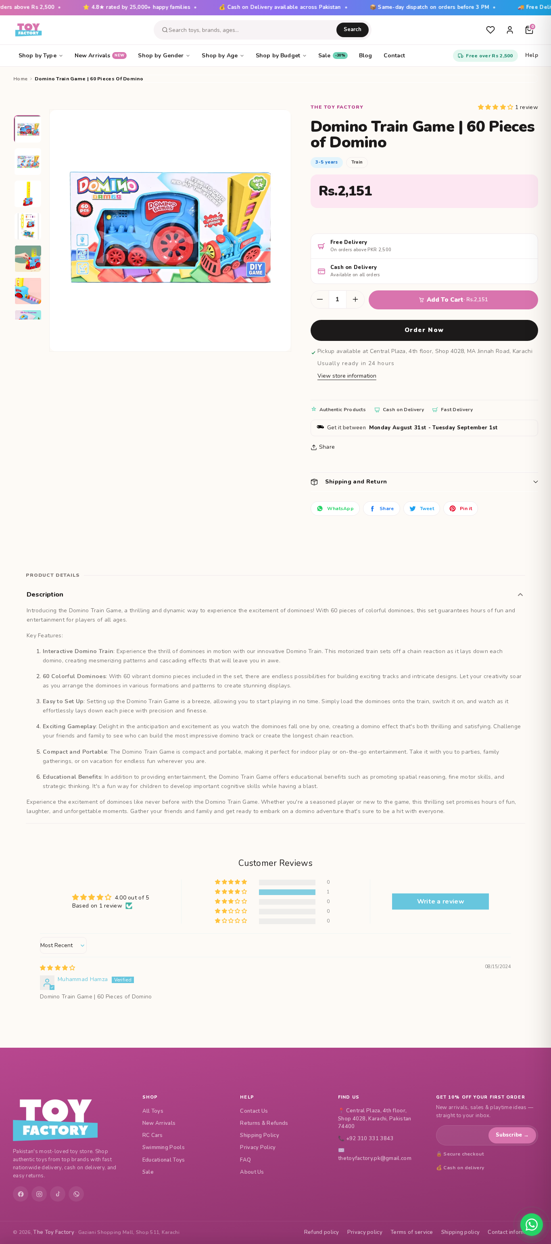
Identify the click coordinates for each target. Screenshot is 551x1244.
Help (531, 55)
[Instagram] (39, 1194)
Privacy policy (364, 1232)
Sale (331, 55)
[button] (496, 107)
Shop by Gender (161, 55)
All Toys (152, 1111)
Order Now (424, 330)
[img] (57, 968)
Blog (365, 55)
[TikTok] (57, 1194)
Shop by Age (220, 55)
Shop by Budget (278, 55)
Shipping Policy (259, 1135)
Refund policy (321, 1232)
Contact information (513, 1232)
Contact (394, 55)
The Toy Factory (53, 1232)
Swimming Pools (163, 1147)
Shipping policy (460, 1232)
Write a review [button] (440, 901)
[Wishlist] (490, 30)
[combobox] (252, 30)
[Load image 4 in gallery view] (28, 226)
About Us (252, 1172)
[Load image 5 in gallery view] (28, 258)
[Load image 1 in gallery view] (28, 129)
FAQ (245, 1160)
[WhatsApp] (76, 1194)
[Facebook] (20, 1194)
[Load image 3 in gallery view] (28, 194)
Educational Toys (163, 1160)
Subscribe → (512, 1135)
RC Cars (152, 1135)
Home (20, 79)
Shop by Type (37, 55)
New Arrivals (100, 55)
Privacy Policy (258, 1147)
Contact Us (254, 1111)
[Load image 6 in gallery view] (28, 291)
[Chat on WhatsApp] (531, 1224)
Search (352, 29)
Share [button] (327, 447)
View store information (346, 376)
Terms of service (411, 1232)
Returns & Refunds (264, 1123)
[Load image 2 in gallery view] (28, 162)
